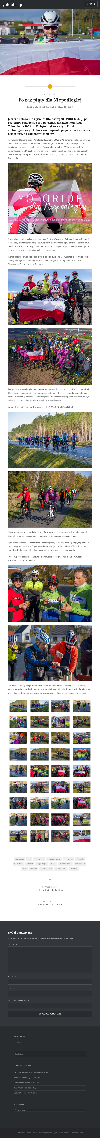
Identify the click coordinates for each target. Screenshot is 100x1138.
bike (29, 859)
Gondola (80, 859)
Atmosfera (19, 859)
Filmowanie (39, 859)
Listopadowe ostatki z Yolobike (26, 1083)
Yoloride (74, 869)
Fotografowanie (54, 859)
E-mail (12, 989)
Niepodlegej (41, 864)
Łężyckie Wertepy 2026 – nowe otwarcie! (31, 1072)
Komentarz (13, 944)
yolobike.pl (13, 4)
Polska (52, 864)
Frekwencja (68, 859)
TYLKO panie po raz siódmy (25, 1088)
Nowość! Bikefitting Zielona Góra (27, 1078)
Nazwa (12, 977)
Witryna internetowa (19, 1000)
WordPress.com (77, 1133)
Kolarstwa (18, 864)
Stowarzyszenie (65, 864)
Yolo (24, 869)
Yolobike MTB (61, 869)
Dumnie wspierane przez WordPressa (31, 1133)
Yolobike (44, 107)
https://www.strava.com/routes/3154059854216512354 (46, 407)
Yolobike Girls (46, 869)
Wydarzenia (50, 94)
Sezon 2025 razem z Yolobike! (26, 1093)
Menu (92, 4)
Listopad (29, 864)
